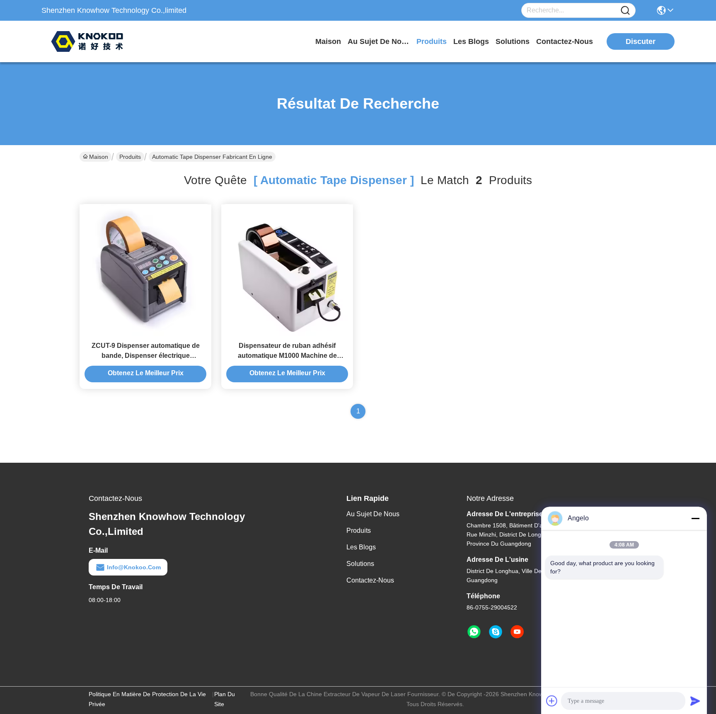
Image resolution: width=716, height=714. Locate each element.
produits (431, 41)
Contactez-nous (370, 580)
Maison (328, 41)
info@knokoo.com (134, 567)
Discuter (641, 41)
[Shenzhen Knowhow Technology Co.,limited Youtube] (517, 632)
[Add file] (552, 701)
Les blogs (361, 547)
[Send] (695, 701)
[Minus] (695, 518)
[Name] (625, 10)
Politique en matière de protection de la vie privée (147, 699)
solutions (513, 41)
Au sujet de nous (372, 513)
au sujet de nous (379, 41)
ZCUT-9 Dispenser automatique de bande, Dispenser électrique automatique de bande (146, 355)
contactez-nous (564, 41)
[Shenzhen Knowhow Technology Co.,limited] (87, 41)
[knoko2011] (495, 632)
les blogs (471, 41)
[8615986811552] (474, 632)
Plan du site (224, 699)
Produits (130, 156)
